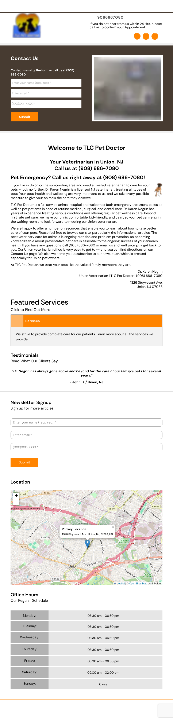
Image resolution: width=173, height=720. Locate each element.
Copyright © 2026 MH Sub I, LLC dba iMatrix (57, 708)
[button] (87, 543)
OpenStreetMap (138, 583)
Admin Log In (96, 708)
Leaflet (120, 583)
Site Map (115, 708)
